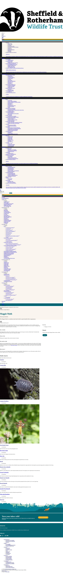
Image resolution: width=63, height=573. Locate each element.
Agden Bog (10, 89)
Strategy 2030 (10, 44)
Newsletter (9, 51)
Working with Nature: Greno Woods (13, 123)
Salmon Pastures (6, 217)
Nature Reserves (4, 74)
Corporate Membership (11, 173)
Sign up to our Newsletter (43, 517)
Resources (9, 148)
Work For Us (10, 48)
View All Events (10, 141)
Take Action (4, 147)
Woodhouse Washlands (11, 85)
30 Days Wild (10, 143)
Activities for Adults (11, 145)
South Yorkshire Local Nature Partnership (14, 128)
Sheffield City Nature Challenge (13, 62)
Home (3, 303)
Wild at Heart (10, 114)
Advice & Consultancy (9, 131)
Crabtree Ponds (10, 78)
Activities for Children (11, 144)
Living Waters (10, 156)
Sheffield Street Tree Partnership (13, 129)
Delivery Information (9, 566)
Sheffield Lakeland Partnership (12, 130)
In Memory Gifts (10, 181)
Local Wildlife (8, 59)
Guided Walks (10, 138)
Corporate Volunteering (11, 174)
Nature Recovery (10, 104)
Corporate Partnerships (9, 172)
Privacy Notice (4, 570)
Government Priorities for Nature (13, 158)
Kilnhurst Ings (10, 87)
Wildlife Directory (10, 60)
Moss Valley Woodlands (11, 81)
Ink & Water (7, 571)
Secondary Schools (11, 118)
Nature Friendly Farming (10, 90)
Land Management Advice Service (9, 258)
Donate (3, 39)
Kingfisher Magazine (11, 49)
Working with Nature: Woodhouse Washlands (15, 122)
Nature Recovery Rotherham (12, 150)
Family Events (10, 137)
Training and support (11, 120)
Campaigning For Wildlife (8, 281)
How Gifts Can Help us (11, 182)
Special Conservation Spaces (10, 88)
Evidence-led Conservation (10, 121)
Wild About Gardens (14, 345)
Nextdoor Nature (8, 241)
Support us (3, 165)
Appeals (7, 177)
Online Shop (6, 564)
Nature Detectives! (11, 146)
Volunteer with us (10, 153)
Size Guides (8, 565)
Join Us (3, 40)
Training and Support (9, 250)
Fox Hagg (9, 79)
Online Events (10, 139)
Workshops (5, 267)
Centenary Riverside (11, 86)
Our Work (3, 98)
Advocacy (7, 124)
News (3, 34)
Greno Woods (10, 80)
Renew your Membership (10, 289)
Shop (3, 196)
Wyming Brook (10, 83)
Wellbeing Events (6, 266)
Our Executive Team (11, 46)
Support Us (5, 555)
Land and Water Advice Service (13, 133)
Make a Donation (6, 290)
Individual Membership (11, 167)
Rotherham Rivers (7, 255)
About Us (7, 42)
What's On (7, 135)
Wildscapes (9, 50)
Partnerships (10, 103)
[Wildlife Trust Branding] (31, 31)
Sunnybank (9, 82)
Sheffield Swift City (11, 151)
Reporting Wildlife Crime (12, 65)
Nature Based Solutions (11, 109)
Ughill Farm (10, 91)
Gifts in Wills (8, 180)
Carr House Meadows (11, 77)
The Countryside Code (11, 67)
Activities (7, 142)
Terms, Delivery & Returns (10, 567)
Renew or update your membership (13, 170)
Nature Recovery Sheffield (12, 116)
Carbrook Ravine (10, 76)
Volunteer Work (10, 136)
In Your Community (9, 115)
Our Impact (9, 45)
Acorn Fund (10, 179)
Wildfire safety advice (11, 66)
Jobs (2, 35)
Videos (9, 107)
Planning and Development (12, 157)
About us (3, 41)
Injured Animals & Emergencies (11, 63)
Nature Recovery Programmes (10, 108)
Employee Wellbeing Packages (12, 175)
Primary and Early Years (9, 246)
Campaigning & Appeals (12, 105)
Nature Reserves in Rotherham (10, 84)
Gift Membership (10, 169)
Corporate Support (9, 557)
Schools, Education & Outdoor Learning (14, 102)
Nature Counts (6, 202)
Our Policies (8, 554)
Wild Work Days (8, 293)
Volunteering (8, 152)
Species (3, 304)
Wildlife (3, 58)
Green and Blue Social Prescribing (13, 113)
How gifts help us (8, 300)
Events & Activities (11, 106)
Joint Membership (10, 168)
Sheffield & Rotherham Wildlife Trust (10, 569)
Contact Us (3, 36)
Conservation (10, 100)
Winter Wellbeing (10, 112)
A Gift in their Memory (9, 299)
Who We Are (10, 43)
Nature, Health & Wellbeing (12, 101)
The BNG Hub (6, 257)
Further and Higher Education (12, 119)
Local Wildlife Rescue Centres (12, 64)
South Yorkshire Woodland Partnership (14, 127)
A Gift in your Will (9, 558)
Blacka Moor (10, 75)
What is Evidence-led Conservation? (11, 243)
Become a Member (9, 166)
